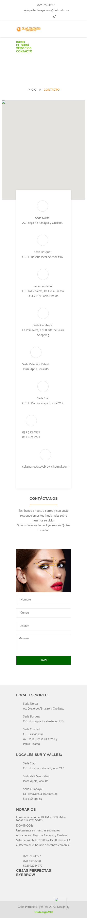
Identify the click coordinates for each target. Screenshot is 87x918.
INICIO (20, 42)
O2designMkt (43, 912)
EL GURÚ (22, 45)
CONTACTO (24, 51)
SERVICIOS (23, 48)
